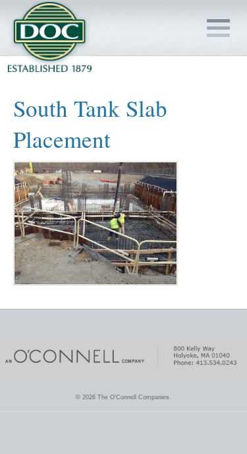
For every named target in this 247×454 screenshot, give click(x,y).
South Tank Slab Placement (90, 123)
